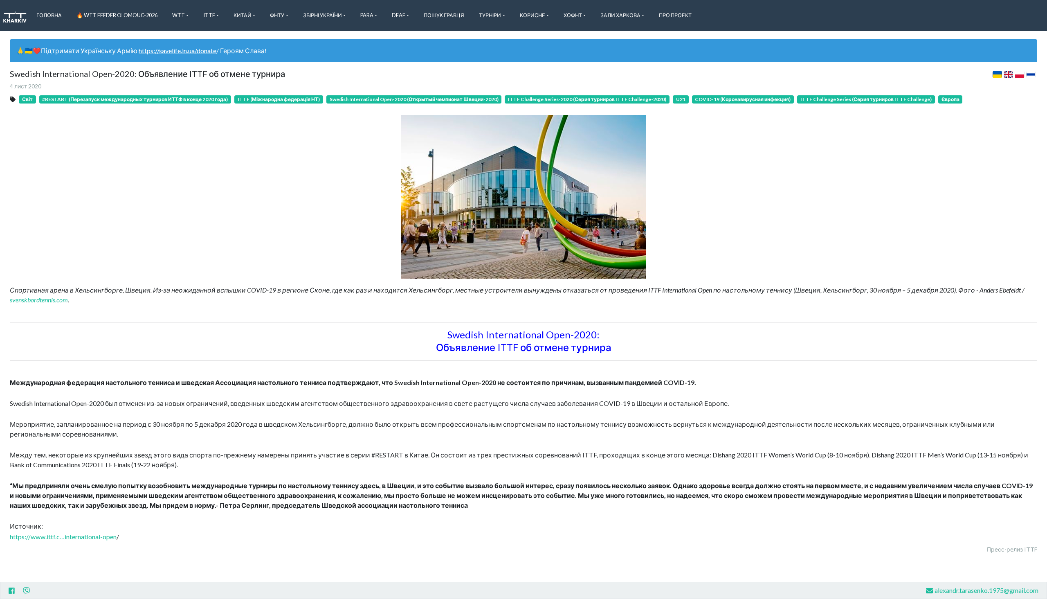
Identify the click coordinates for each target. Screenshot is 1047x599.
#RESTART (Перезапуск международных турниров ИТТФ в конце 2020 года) (135, 99)
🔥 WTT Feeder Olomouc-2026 (116, 15)
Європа (950, 99)
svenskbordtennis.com (39, 300)
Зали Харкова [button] (620, 15)
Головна (49, 15)
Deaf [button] (398, 15)
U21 (680, 99)
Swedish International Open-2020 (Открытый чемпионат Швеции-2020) (414, 99)
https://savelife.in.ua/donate (177, 50)
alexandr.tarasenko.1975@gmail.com (986, 590)
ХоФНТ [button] (573, 15)
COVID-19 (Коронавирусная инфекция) (743, 99)
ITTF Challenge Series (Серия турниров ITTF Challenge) (866, 99)
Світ (27, 99)
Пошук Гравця (444, 15)
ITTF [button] (209, 15)
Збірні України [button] (322, 15)
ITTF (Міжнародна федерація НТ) (279, 99)
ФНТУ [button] (277, 15)
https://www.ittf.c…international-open (63, 536)
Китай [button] (243, 15)
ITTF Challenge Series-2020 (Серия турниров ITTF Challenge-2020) (587, 99)
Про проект (675, 15)
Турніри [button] (490, 15)
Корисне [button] (532, 15)
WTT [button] (178, 15)
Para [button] (366, 15)
